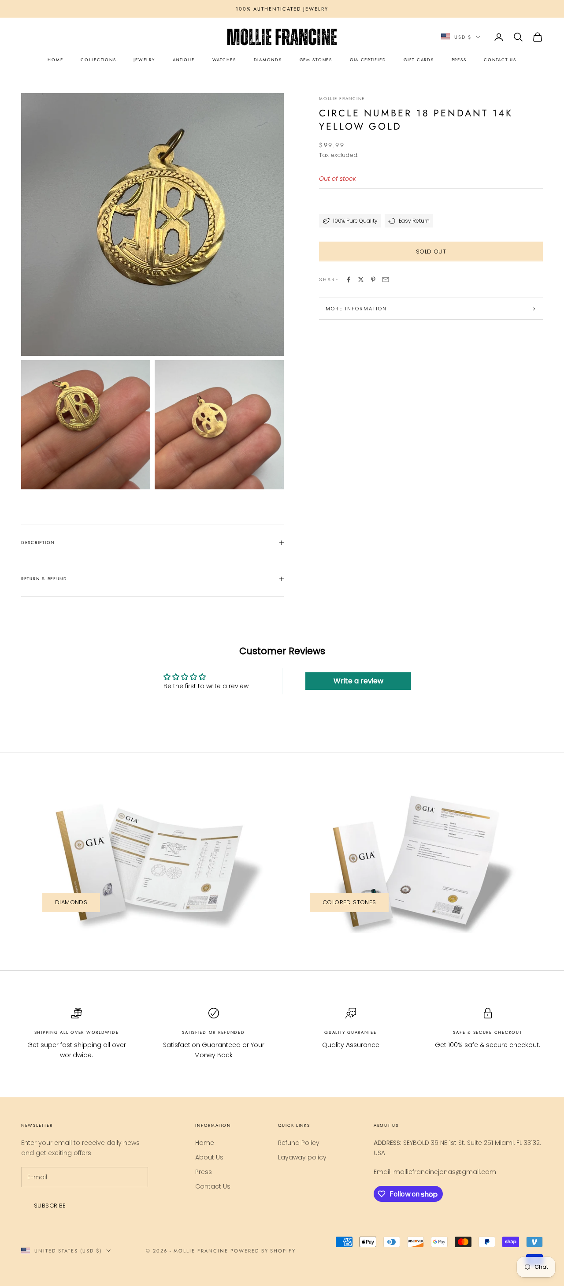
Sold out (431, 251)
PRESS (459, 60)
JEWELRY (144, 60)
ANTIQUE (184, 60)
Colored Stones (349, 902)
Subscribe (50, 1205)
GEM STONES (316, 60)
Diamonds (71, 902)
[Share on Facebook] (348, 279)
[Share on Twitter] (360, 279)
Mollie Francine (342, 99)
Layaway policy (302, 1157)
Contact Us (212, 1186)
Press (203, 1171)
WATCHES (224, 60)
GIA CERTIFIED (368, 60)
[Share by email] (385, 279)
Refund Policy (298, 1142)
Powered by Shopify (263, 1250)
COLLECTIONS (98, 60)
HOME (55, 60)
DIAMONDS (268, 60)
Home (204, 1142)
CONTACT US (500, 60)
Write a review (358, 681)
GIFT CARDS (419, 60)
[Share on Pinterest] (373, 279)
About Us (209, 1157)
